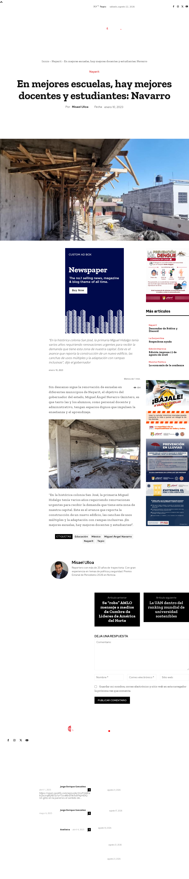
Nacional (103, 810)
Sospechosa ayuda (160, 341)
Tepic (100, 541)
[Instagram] (178, 6)
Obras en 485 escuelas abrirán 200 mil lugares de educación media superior (113, 801)
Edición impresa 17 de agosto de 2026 (163, 353)
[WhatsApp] (102, 121)
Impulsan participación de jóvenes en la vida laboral (112, 782)
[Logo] (115, 28)
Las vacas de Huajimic (58, 805)
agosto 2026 (147, 782)
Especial (103, 844)
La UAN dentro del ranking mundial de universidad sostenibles (166, 610)
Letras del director (49, 786)
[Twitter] (182, 6)
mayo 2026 (146, 799)
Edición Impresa (157, 349)
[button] (135, 45)
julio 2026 (145, 788)
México (96, 536)
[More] (111, 121)
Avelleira (65, 829)
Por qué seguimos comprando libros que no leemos (114, 837)
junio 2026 (146, 793)
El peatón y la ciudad (57, 824)
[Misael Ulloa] (60, 570)
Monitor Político (157, 362)
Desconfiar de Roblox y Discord (163, 330)
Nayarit (57, 61)
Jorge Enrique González (73, 786)
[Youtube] (187, 6)
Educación (81, 536)
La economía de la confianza (166, 365)
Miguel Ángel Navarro (118, 536)
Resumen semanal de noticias (111, 818)
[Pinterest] (94, 121)
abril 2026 (146, 804)
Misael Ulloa (80, 107)
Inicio (45, 61)
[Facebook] (173, 6)
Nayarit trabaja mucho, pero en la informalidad (112, 852)
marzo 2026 (147, 810)
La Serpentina (156, 338)
